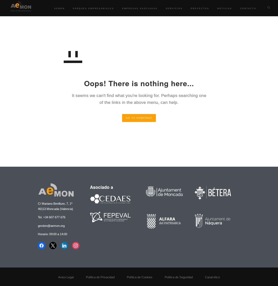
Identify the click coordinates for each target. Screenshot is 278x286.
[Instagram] (75, 245)
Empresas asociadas (140, 8)
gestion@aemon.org (51, 225)
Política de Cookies (139, 277)
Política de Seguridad (179, 277)
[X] (53, 245)
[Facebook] (42, 245)
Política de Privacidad (100, 277)
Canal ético (212, 277)
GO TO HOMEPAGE (139, 118)
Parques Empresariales (93, 8)
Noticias (224, 8)
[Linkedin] (64, 245)
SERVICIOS (174, 8)
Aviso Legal (66, 277)
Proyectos (200, 8)
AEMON (59, 8)
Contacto (248, 8)
